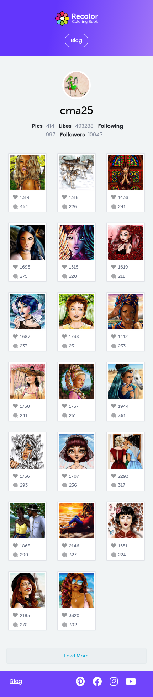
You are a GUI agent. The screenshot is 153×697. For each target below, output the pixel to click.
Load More (76, 655)
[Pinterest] (80, 681)
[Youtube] (131, 681)
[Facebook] (97, 681)
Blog (76, 40)
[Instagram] (114, 681)
